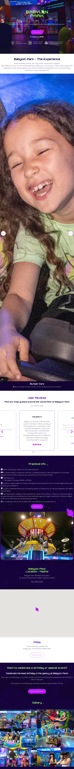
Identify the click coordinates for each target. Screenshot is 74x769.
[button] (37, 609)
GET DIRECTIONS (37, 581)
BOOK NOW (37, 32)
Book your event (37, 691)
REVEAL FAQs (37, 655)
